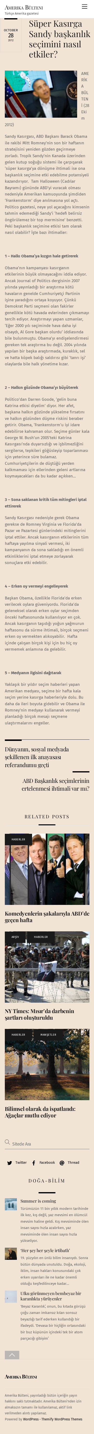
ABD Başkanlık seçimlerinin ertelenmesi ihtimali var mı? (55, 784)
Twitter (20, 1162)
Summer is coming (38, 1201)
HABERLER (18, 839)
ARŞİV (15, 937)
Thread (73, 1162)
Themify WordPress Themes (61, 1419)
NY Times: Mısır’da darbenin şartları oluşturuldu (39, 1014)
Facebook (47, 1162)
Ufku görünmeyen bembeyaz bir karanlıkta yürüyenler (50, 1296)
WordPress (31, 1419)
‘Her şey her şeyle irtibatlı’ (45, 1250)
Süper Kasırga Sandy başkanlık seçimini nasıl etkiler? (59, 38)
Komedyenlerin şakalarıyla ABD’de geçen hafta (47, 917)
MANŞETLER (48, 1034)
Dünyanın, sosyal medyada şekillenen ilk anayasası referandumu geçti (37, 757)
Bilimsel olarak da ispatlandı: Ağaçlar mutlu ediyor (40, 1112)
